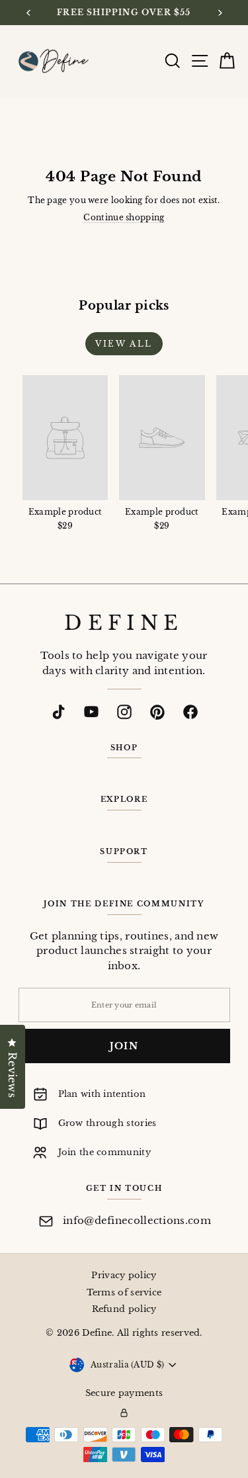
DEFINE (123, 623)
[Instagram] (124, 711)
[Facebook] (190, 711)
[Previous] (29, 13)
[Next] (219, 13)
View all (123, 344)
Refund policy (124, 1309)
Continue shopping (123, 217)
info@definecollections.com (137, 1220)
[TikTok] (58, 711)
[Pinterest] (157, 711)
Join (124, 1046)
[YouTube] (91, 711)
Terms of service (124, 1292)
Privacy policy (123, 1275)
